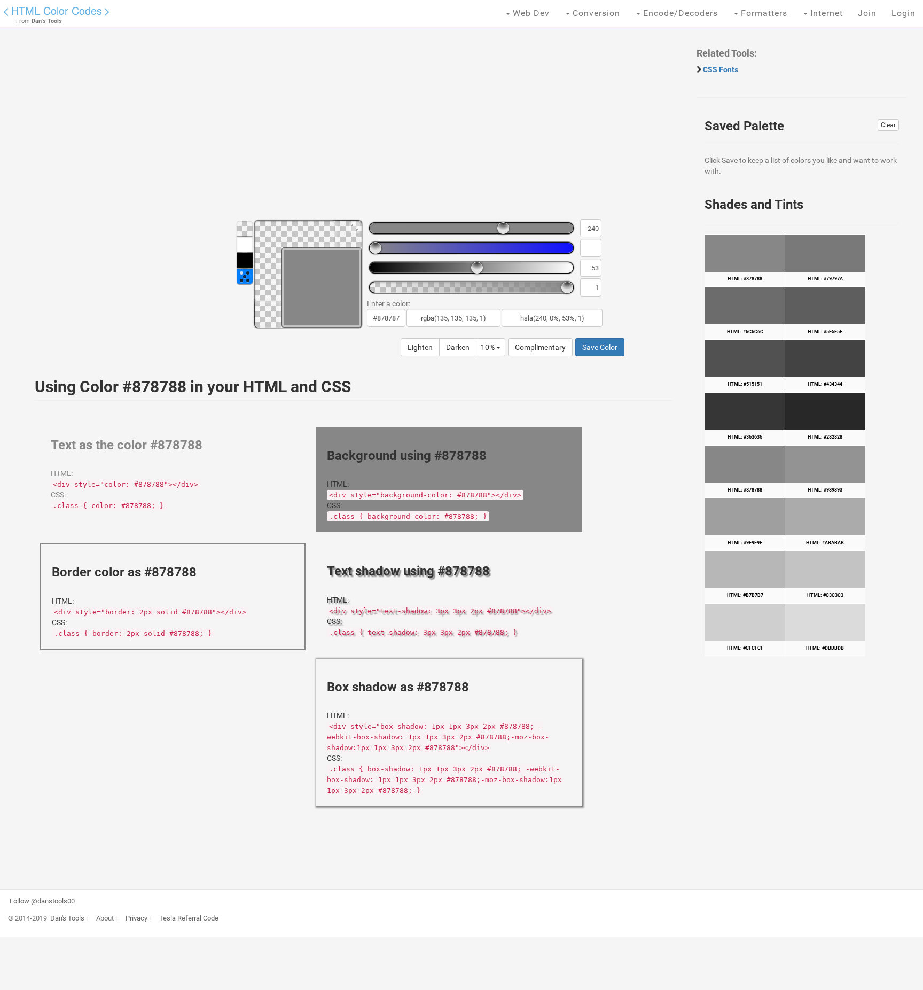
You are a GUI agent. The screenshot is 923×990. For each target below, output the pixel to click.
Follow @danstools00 (42, 901)
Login (903, 13)
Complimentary (540, 347)
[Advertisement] (344, 128)
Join (867, 13)
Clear (888, 125)
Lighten (420, 347)
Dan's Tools (67, 918)
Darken (458, 347)
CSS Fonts (720, 69)
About (105, 918)
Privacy (136, 918)
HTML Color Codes (56, 10)
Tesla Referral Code (188, 918)
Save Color (599, 347)
